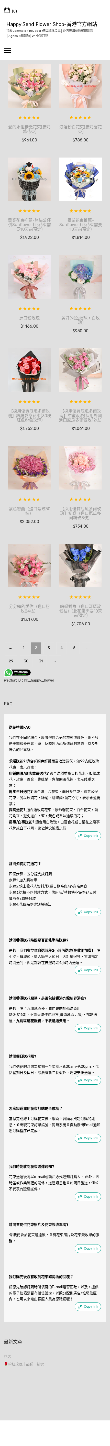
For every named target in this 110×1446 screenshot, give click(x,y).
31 (41, 661)
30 (26, 661)
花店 (7, 1356)
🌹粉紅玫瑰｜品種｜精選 (24, 1364)
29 (11, 661)
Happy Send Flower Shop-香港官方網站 (51, 24)
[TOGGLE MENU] (7, 50)
